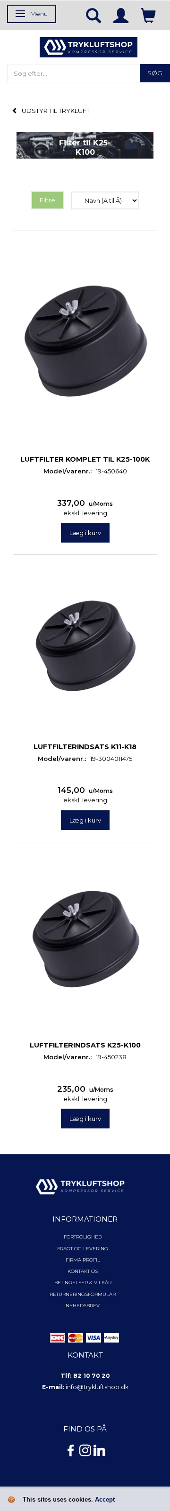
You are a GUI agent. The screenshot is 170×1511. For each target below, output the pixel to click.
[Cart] (148, 15)
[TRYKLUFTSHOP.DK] (88, 46)
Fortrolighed (83, 1237)
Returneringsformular (83, 1294)
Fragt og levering (82, 1249)
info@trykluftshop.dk (97, 1387)
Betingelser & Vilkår (82, 1282)
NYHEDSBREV (83, 1306)
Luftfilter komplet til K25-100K (85, 459)
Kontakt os (83, 1271)
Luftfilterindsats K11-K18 (85, 747)
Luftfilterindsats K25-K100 (85, 1045)
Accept (105, 1499)
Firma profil (83, 1260)
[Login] (121, 15)
